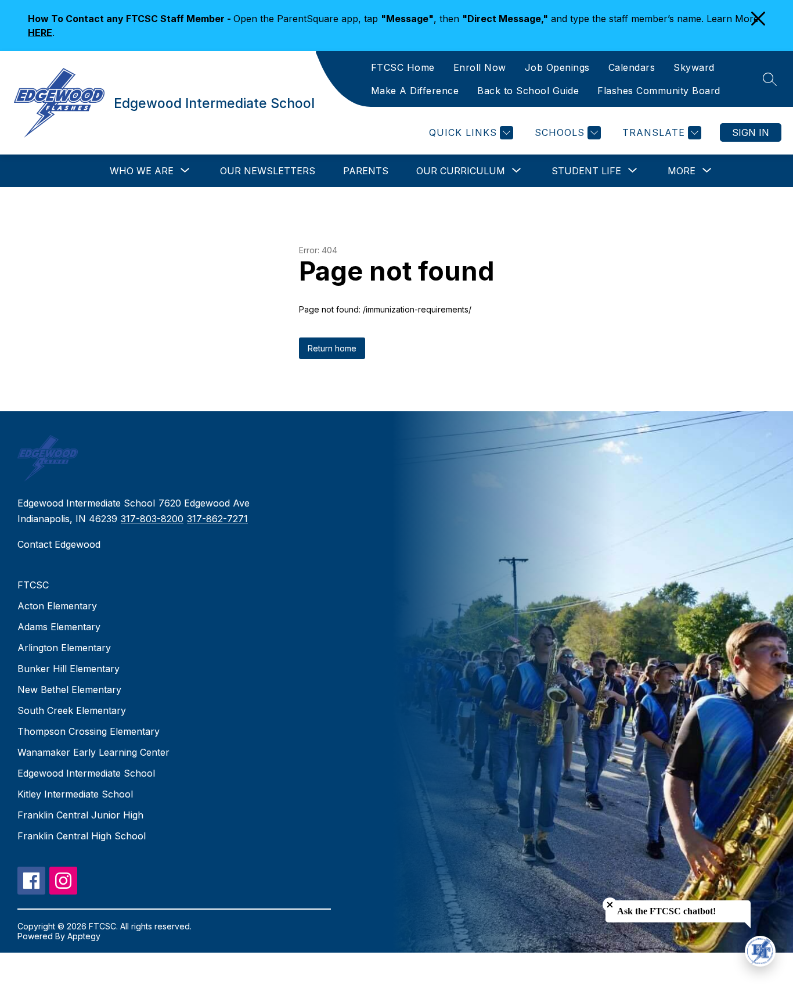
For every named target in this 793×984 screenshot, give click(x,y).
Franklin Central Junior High (80, 815)
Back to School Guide (528, 90)
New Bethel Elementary (69, 689)
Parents (365, 171)
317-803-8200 (152, 519)
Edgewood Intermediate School (86, 773)
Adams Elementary (58, 627)
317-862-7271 (217, 519)
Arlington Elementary (64, 647)
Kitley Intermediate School (75, 794)
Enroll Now (479, 67)
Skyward (694, 67)
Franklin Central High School (81, 836)
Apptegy (83, 936)
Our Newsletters (267, 171)
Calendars (631, 67)
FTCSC (33, 585)
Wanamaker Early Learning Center (93, 752)
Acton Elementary (57, 606)
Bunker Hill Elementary (68, 668)
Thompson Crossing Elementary (88, 731)
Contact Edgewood (58, 544)
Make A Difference (415, 90)
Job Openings (557, 67)
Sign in (750, 132)
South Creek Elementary (71, 710)
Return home (332, 348)
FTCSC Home (403, 67)
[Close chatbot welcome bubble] (610, 904)
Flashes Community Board (658, 90)
